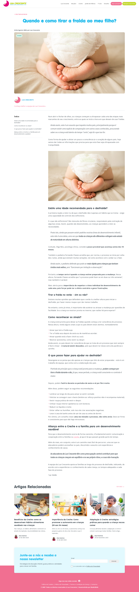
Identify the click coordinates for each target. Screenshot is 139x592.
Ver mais (119, 486)
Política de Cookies (47, 584)
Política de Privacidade (93, 566)
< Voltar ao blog (20, 14)
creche (76, 437)
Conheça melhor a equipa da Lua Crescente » (30, 106)
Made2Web (94, 587)
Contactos (94, 584)
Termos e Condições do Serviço (80, 584)
